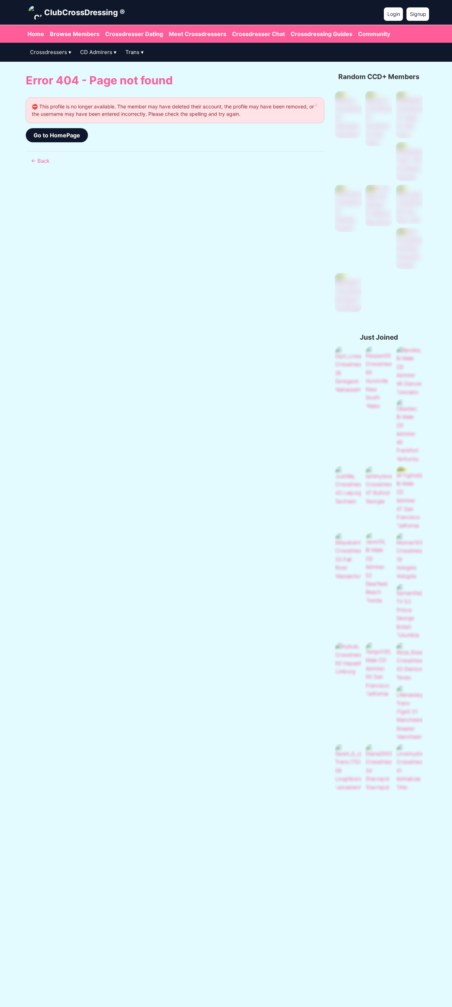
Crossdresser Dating (134, 33)
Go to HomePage (57, 135)
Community (374, 33)
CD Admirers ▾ (98, 52)
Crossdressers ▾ (50, 52)
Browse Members (75, 33)
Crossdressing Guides (321, 33)
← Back (40, 160)
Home (36, 33)
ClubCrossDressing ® (84, 12)
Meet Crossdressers (197, 33)
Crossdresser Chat (258, 33)
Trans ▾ (134, 52)
